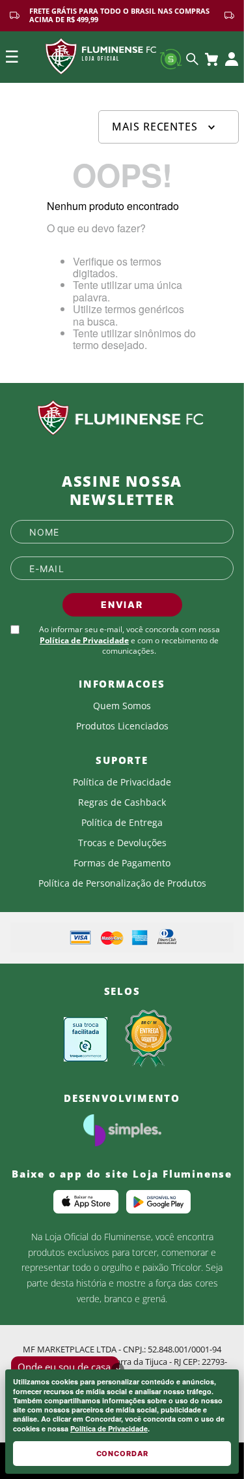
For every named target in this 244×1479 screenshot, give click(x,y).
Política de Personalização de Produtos (122, 883)
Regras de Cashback (122, 802)
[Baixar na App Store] (85, 1201)
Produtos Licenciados (122, 726)
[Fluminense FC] (122, 418)
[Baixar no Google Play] (158, 1201)
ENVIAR (121, 604)
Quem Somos (122, 706)
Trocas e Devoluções (122, 843)
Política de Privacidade (109, 1428)
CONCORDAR (122, 1453)
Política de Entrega (122, 823)
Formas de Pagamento (122, 863)
